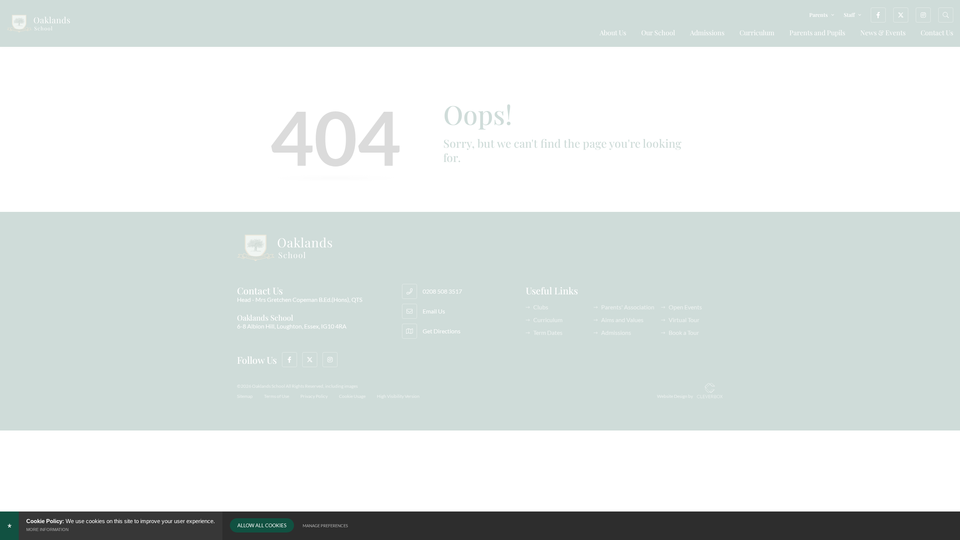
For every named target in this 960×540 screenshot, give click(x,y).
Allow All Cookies (261, 525)
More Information (47, 529)
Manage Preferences (325, 525)
